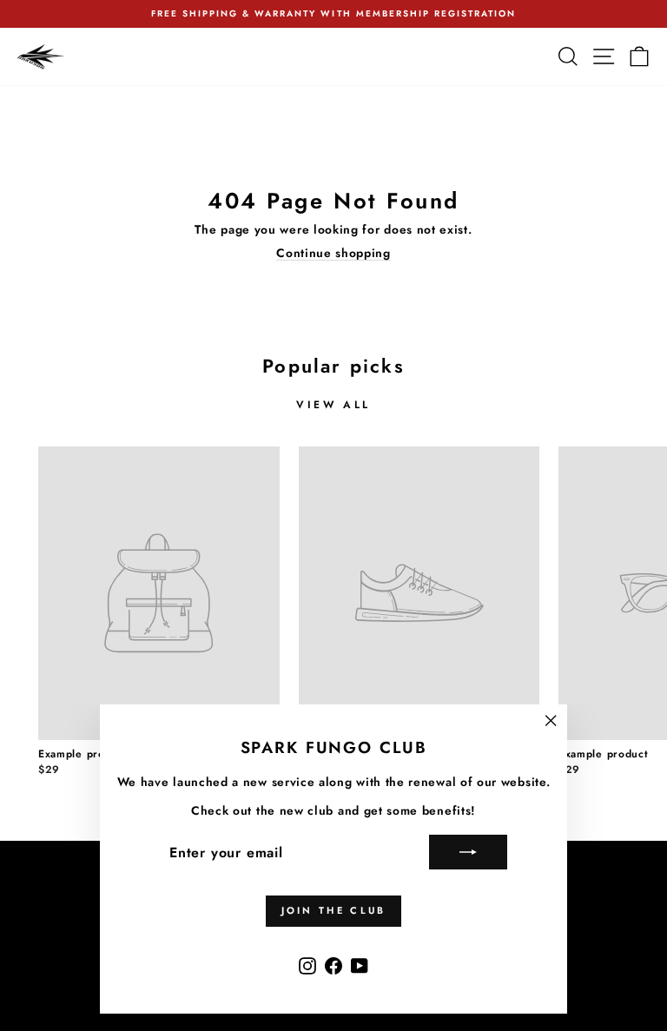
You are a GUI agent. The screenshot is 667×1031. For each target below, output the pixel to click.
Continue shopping (333, 253)
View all (333, 405)
